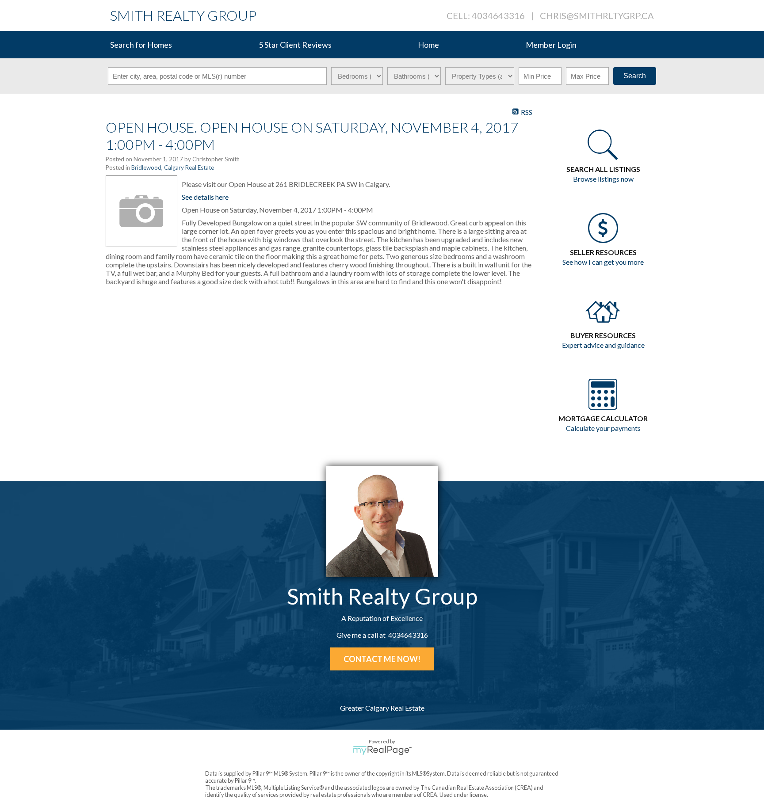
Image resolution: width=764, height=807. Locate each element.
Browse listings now (603, 179)
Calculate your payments (603, 428)
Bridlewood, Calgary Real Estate (172, 167)
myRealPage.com (382, 750)
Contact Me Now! (382, 659)
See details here (205, 197)
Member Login (551, 44)
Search (634, 76)
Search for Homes (141, 44)
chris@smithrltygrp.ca (597, 15)
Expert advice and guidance (603, 345)
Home (428, 44)
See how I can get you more (603, 262)
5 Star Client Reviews (295, 44)
